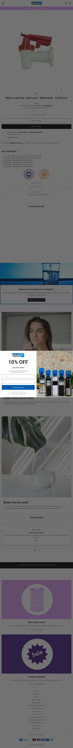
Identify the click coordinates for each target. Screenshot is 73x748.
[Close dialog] (71, 352)
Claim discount (18, 387)
